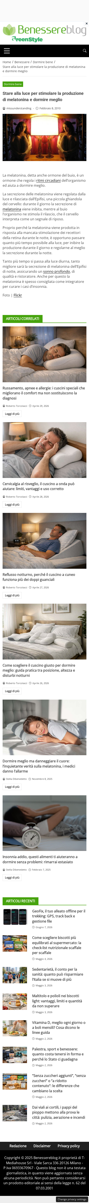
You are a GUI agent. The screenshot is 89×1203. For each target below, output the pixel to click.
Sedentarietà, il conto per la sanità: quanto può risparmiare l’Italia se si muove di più (57, 974)
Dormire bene (13, 84)
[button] (84, 50)
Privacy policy (69, 1145)
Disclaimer (42, 1145)
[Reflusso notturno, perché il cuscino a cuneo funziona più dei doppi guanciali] (44, 541)
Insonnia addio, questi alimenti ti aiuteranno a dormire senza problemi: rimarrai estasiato (40, 859)
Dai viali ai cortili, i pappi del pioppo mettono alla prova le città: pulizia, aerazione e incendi (58, 1112)
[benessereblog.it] (44, 32)
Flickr (18, 295)
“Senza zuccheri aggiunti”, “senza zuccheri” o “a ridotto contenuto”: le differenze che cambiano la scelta (59, 1083)
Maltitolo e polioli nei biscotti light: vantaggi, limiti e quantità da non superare (57, 1000)
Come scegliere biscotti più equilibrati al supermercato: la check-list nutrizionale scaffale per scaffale (56, 945)
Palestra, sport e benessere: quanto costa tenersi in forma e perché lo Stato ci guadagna (58, 1054)
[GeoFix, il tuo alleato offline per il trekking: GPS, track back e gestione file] (15, 917)
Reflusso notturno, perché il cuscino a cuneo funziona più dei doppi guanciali (39, 577)
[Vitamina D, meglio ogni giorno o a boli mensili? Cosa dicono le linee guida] (15, 1028)
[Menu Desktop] (7, 51)
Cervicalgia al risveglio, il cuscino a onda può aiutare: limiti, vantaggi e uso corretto (39, 486)
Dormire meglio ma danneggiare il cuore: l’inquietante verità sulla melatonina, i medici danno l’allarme (39, 766)
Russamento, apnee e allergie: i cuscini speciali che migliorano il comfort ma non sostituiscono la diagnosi (44, 393)
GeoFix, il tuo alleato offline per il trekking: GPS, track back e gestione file (58, 916)
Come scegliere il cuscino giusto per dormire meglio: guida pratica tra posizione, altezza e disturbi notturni (39, 670)
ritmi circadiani (48, 180)
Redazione (18, 1145)
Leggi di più (12, 414)
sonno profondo (56, 271)
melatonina (12, 209)
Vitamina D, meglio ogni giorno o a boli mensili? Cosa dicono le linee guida (59, 1027)
